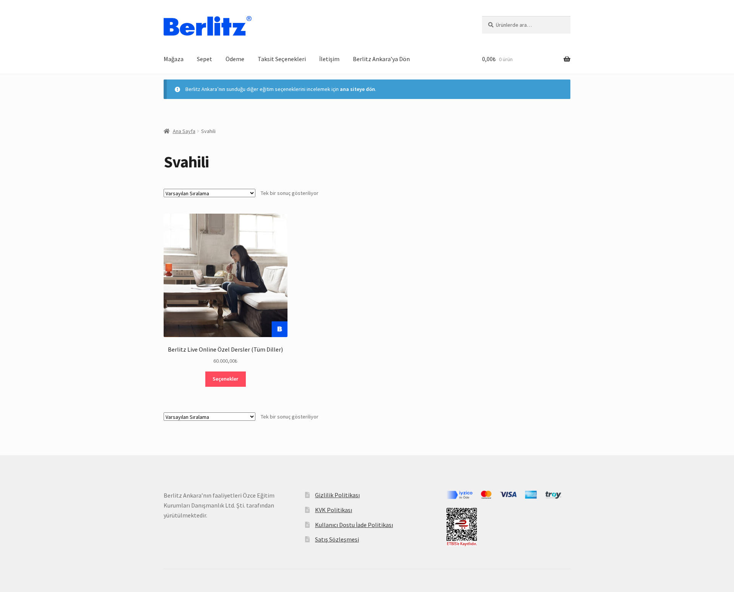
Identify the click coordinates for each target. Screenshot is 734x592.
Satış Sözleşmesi (337, 539)
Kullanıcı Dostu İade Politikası (354, 525)
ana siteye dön (357, 89)
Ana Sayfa (184, 131)
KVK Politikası (333, 510)
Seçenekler (225, 378)
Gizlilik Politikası (337, 495)
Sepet (204, 59)
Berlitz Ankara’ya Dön (381, 59)
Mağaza (174, 59)
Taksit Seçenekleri (282, 59)
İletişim (329, 59)
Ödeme (235, 59)
